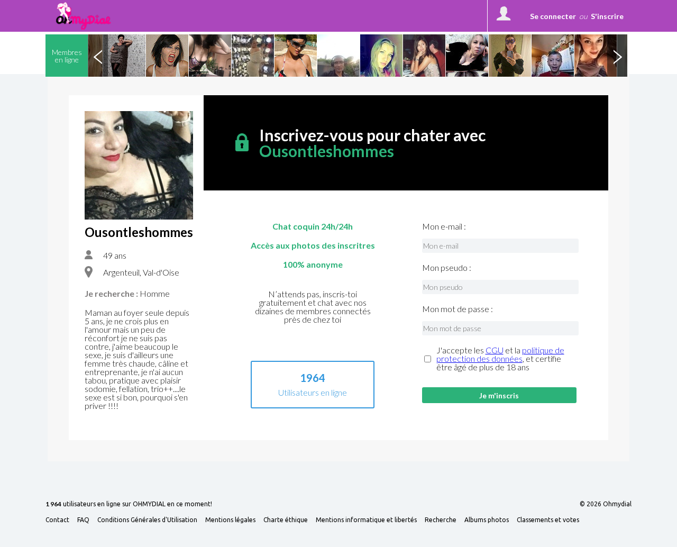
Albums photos (486, 520)
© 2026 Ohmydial (606, 504)
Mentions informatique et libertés (366, 520)
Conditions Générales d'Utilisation (147, 520)
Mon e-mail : (444, 226)
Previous (98, 55)
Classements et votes (548, 520)
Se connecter (553, 16)
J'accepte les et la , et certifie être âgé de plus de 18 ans (500, 358)
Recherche (440, 520)
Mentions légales (230, 520)
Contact (57, 520)
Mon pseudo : (446, 267)
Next (617, 55)
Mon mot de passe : (457, 309)
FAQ (83, 520)
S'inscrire (607, 16)
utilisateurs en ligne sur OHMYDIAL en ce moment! (128, 504)
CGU (495, 350)
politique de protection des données (500, 354)
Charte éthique (285, 520)
